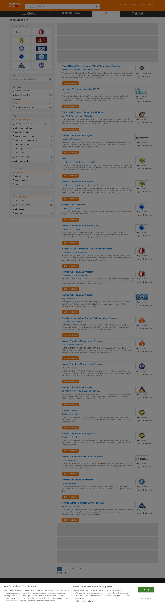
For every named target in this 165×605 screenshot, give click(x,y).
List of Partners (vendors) (83, 601)
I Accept (146, 589)
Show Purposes (146, 598)
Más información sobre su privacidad (41, 600)
